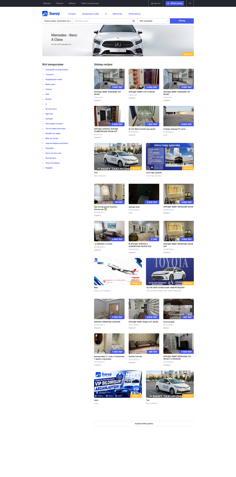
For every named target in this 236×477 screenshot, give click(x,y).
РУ (190, 3)
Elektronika (117, 14)
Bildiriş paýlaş (176, 3)
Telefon (48, 89)
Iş (106, 14)
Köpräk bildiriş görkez (144, 424)
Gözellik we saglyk (53, 134)
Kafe (47, 94)
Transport (72, 14)
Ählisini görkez (135, 14)
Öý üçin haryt (51, 109)
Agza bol (156, 3)
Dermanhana (50, 158)
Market (48, 99)
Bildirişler (47, 3)
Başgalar (49, 168)
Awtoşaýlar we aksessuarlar (56, 70)
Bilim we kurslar (51, 138)
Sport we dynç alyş (53, 153)
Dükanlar (59, 3)
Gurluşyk (49, 119)
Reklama (72, 3)
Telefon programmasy (90, 3)
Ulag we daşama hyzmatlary (56, 143)
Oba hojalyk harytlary (54, 124)
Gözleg (182, 21)
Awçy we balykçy (52, 163)
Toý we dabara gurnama (55, 129)
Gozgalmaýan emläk (90, 14)
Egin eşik (49, 114)
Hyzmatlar (49, 148)
